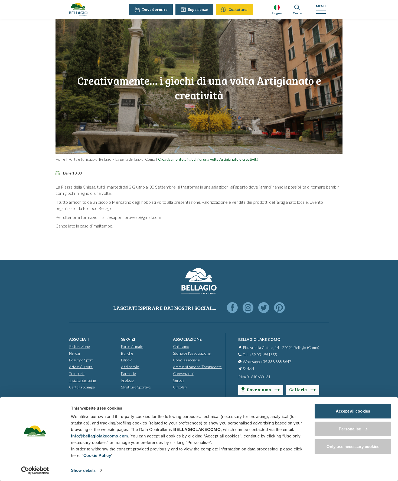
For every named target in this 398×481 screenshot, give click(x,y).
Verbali (178, 380)
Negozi (74, 353)
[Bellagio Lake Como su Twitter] (263, 308)
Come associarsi (186, 360)
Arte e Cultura (81, 366)
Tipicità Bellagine (82, 380)
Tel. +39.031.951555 (260, 354)
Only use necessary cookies (353, 446)
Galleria (298, 389)
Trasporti (76, 373)
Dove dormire (154, 9)
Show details (83, 470)
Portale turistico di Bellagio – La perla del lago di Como (111, 159)
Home (60, 159)
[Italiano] (277, 7)
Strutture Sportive (136, 387)
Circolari (180, 387)
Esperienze (198, 9)
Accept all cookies (353, 411)
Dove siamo (259, 389)
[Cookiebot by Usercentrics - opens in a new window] (35, 470)
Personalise (350, 428)
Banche (127, 353)
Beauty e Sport (81, 360)
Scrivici (248, 368)
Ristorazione (79, 346)
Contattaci (238, 9)
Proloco (127, 380)
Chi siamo (181, 346)
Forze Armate (132, 346)
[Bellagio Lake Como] (78, 9)
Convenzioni (183, 373)
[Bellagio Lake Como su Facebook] (232, 308)
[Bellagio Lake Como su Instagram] (248, 308)
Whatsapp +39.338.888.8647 (267, 361)
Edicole (126, 360)
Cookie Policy (97, 455)
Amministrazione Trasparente (197, 366)
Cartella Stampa (82, 387)
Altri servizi (130, 366)
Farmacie (128, 373)
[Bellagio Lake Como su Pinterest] (279, 308)
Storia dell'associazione (192, 353)
